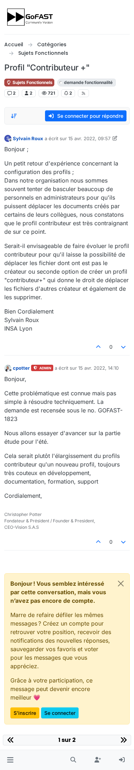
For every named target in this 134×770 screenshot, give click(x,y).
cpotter (21, 368)
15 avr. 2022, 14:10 (98, 368)
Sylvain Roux (28, 138)
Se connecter (59, 713)
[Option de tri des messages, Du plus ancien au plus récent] (14, 116)
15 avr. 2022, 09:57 (89, 138)
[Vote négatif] (123, 346)
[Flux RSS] (83, 93)
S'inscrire (25, 713)
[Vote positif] (98, 346)
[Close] (120, 584)
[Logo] (30, 17)
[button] (10, 760)
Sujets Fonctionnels (32, 82)
